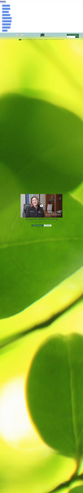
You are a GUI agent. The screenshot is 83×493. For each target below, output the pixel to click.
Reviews (59, 39)
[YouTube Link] (19, 35)
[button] (3, 1)
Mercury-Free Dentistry (28, 39)
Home (20, 39)
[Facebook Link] (16, 35)
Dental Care (35, 39)
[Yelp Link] (21, 35)
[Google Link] (18, 35)
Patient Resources (46, 39)
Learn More (47, 225)
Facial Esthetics (40, 39)
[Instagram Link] (22, 35)
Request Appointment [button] (73, 34)
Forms (51, 39)
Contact (62, 39)
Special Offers (55, 39)
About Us (23, 39)
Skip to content (2, 0)
